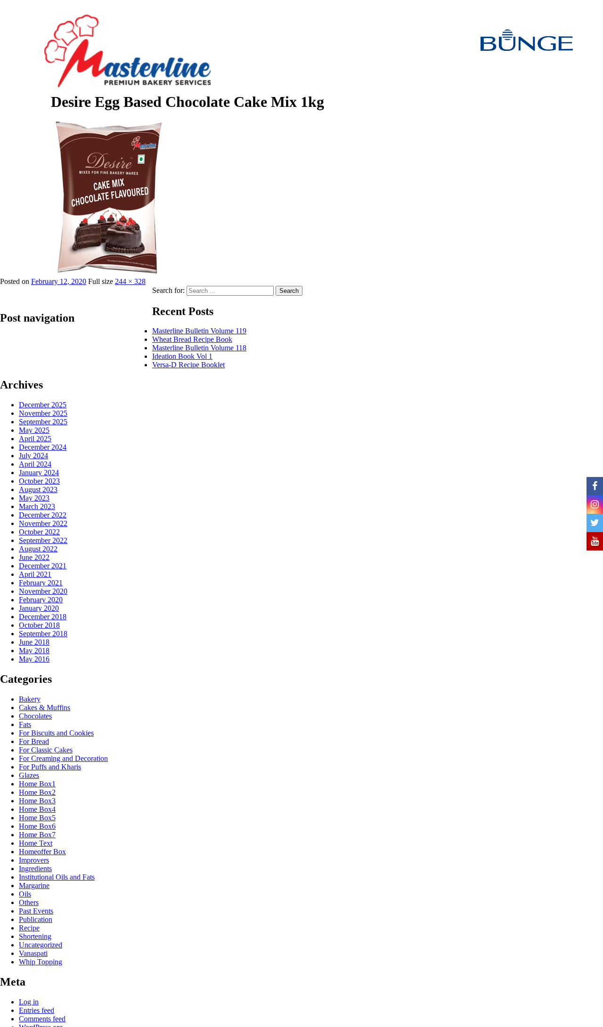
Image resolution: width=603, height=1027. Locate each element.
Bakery (30, 699)
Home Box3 (37, 801)
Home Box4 (37, 809)
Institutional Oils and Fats (57, 877)
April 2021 (35, 574)
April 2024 (35, 464)
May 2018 (34, 651)
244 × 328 (130, 281)
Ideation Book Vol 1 (182, 356)
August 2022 (38, 549)
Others (29, 902)
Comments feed (42, 1019)
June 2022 (34, 557)
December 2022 (42, 515)
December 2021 (42, 566)
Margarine (34, 885)
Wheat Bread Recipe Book (192, 339)
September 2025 (43, 422)
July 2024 (33, 456)
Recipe (29, 928)
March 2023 (37, 506)
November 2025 (43, 413)
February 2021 (41, 583)
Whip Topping (40, 962)
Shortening (35, 936)
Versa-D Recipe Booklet (188, 365)
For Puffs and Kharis (50, 767)
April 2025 (35, 439)
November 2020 (43, 591)
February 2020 (41, 600)
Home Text (35, 843)
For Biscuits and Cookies (56, 733)
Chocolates (35, 716)
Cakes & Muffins (44, 708)
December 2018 (42, 617)
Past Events (36, 911)
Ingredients (35, 869)
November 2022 (43, 523)
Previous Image (25, 118)
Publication (35, 919)
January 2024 (39, 473)
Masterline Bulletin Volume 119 (199, 331)
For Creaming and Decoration (63, 758)
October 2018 (39, 625)
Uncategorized (40, 945)
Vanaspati (33, 953)
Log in (29, 1002)
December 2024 (42, 447)
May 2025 (34, 430)
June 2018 (34, 642)
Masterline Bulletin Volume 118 (199, 348)
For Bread (34, 741)
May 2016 (34, 659)
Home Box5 (37, 818)
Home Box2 (37, 792)
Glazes (29, 775)
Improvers (34, 860)
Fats (25, 724)
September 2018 (43, 634)
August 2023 (38, 489)
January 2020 (39, 608)
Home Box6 (37, 826)
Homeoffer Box (42, 852)
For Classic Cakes (46, 750)
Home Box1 (37, 784)
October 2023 (39, 481)
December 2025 (42, 405)
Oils (25, 894)
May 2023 (34, 498)
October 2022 (39, 532)
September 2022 (43, 540)
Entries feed (36, 1010)
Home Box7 (37, 835)
